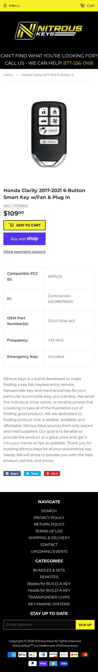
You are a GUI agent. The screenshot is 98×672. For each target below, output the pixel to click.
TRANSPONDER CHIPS (49, 597)
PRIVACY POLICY (49, 518)
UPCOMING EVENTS (49, 551)
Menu (14, 5)
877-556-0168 (78, 63)
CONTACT (49, 544)
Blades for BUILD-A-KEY (49, 584)
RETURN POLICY (49, 524)
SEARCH (49, 511)
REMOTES (49, 577)
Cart (90, 5)
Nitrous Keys (44, 641)
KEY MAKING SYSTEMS (49, 604)
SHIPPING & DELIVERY (49, 538)
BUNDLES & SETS (49, 570)
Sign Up (85, 625)
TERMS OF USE (49, 531)
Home (8, 75)
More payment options (25, 251)
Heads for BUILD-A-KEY (49, 590)
